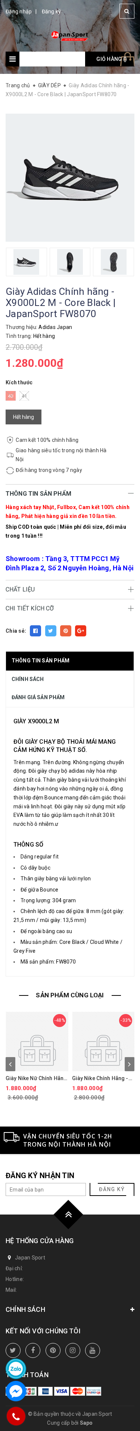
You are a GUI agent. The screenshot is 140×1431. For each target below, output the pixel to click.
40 (10, 396)
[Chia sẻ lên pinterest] (65, 630)
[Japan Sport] (70, 35)
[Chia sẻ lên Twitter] (50, 630)
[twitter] (13, 1350)
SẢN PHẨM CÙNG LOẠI (70, 995)
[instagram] (72, 1350)
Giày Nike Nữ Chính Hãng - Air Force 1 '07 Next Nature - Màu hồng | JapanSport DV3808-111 (36, 1078)
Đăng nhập (19, 11)
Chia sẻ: (16, 631)
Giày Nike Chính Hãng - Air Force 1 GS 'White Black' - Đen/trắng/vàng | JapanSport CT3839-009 (102, 1078)
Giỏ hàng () (111, 59)
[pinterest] (53, 1350)
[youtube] (92, 1350)
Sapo (86, 1423)
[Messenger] (16, 1391)
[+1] (80, 630)
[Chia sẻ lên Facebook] (35, 630)
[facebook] (32, 1350)
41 (24, 396)
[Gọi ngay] (16, 1416)
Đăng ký (51, 11)
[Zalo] (16, 1369)
